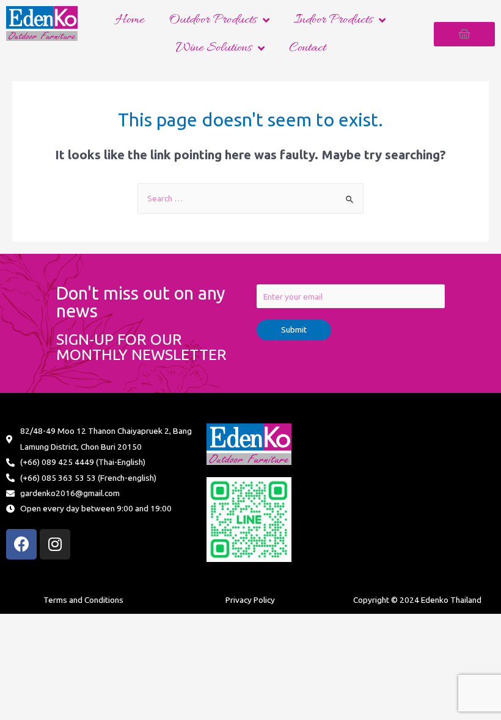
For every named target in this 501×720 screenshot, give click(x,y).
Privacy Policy (250, 600)
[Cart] (464, 34)
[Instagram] (55, 544)
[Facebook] (21, 544)
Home (129, 20)
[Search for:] (250, 198)
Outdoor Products (213, 20)
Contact (307, 48)
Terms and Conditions (83, 600)
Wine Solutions (213, 48)
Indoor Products (333, 20)
